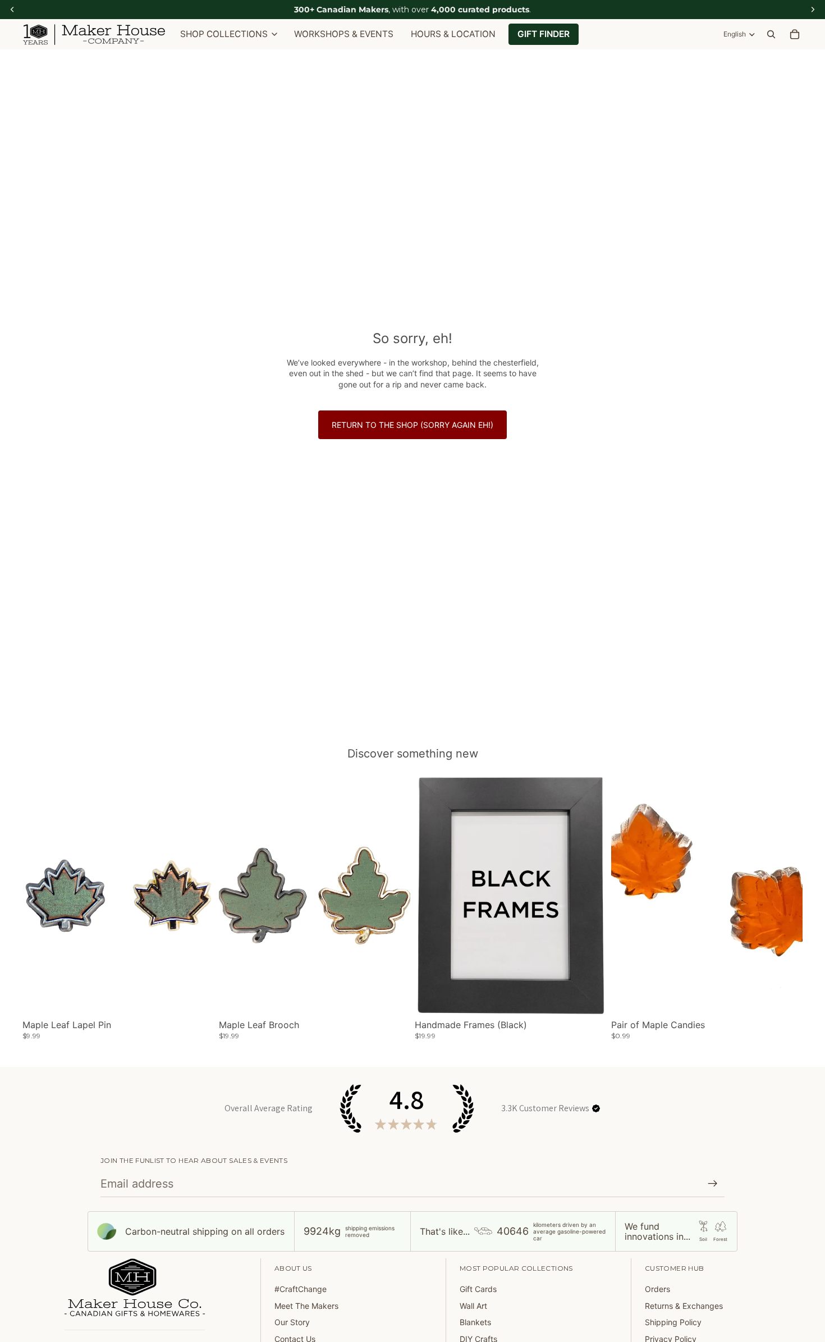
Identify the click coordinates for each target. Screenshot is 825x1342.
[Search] (771, 34)
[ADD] (785, 998)
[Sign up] (713, 1183)
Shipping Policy (673, 1322)
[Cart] (794, 34)
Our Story (292, 1322)
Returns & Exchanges (684, 1306)
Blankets (475, 1322)
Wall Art (473, 1306)
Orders (657, 1289)
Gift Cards (478, 1289)
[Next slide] (197, 895)
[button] (596, 1108)
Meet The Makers (306, 1306)
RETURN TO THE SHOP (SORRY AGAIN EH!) (412, 425)
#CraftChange (300, 1289)
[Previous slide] (39, 895)
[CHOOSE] (197, 998)
